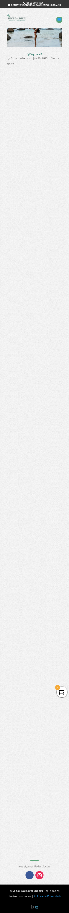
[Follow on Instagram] (39, 875)
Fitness (54, 58)
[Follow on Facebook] (29, 875)
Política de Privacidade (47, 896)
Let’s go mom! (34, 54)
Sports (11, 63)
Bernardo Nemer (20, 58)
